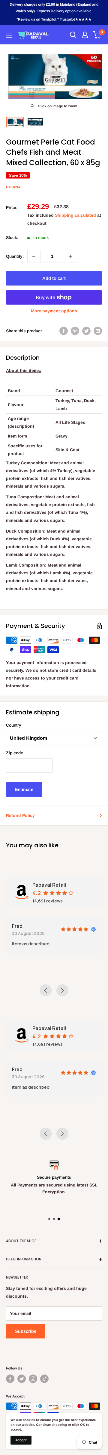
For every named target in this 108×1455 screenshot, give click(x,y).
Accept (21, 1440)
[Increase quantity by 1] (70, 256)
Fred (17, 926)
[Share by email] (98, 331)
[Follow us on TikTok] (44, 1379)
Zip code (14, 752)
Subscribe (25, 1331)
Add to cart (54, 278)
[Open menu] (9, 35)
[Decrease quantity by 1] (34, 256)
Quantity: (15, 256)
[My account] (85, 35)
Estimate (24, 789)
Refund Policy (20, 815)
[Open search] (73, 35)
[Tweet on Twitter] (86, 331)
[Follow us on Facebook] (10, 1379)
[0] (97, 34)
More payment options (54, 310)
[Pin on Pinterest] (75, 331)
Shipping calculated (75, 215)
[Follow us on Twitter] (21, 1379)
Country (13, 725)
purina (13, 187)
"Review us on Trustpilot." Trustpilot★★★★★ (54, 19)
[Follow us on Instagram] (33, 1379)
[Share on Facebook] (63, 331)
